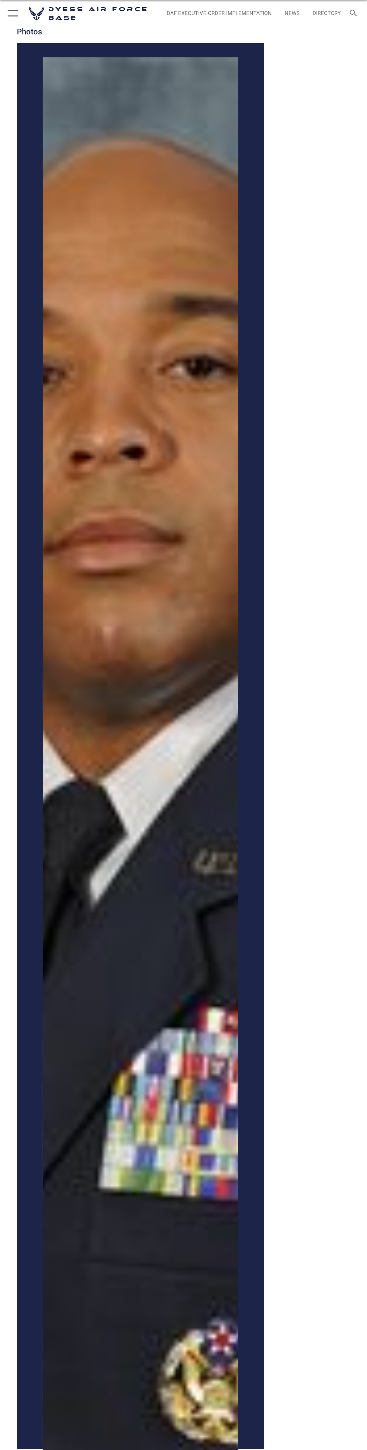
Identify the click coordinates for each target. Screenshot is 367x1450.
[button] (11, 13)
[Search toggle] (355, 13)
